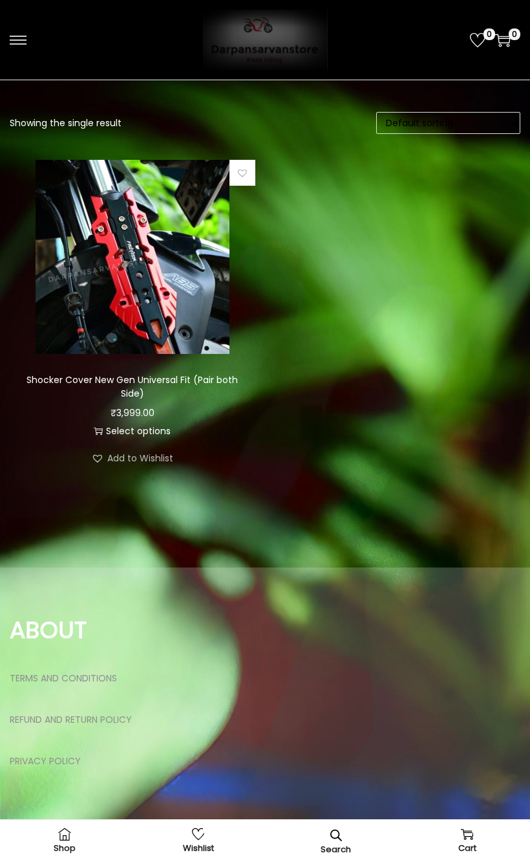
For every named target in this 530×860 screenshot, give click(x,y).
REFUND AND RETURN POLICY (71, 719)
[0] (477, 40)
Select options (138, 430)
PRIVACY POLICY (45, 761)
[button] (242, 173)
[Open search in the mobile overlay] (336, 834)
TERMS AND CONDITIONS (63, 678)
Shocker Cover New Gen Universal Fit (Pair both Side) (132, 386)
